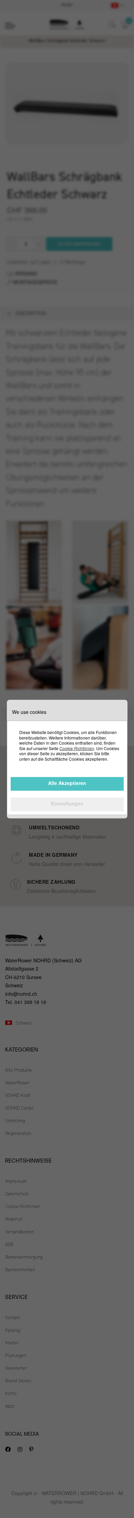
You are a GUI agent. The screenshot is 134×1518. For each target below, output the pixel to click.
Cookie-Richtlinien (76, 748)
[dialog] (67, 759)
